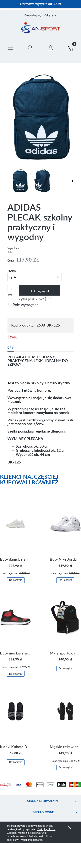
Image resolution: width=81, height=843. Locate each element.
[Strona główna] (40, 28)
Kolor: (11, 271)
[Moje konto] (50, 48)
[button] (10, 47)
